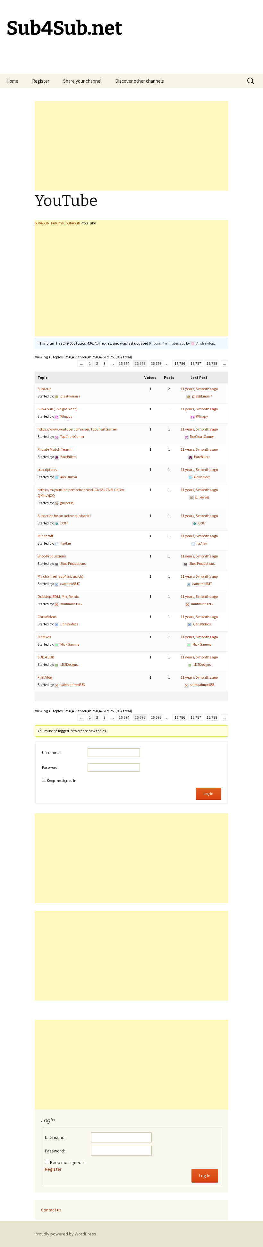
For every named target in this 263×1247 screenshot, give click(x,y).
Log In (208, 793)
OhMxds (44, 636)
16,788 (212, 363)
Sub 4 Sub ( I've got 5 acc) (58, 408)
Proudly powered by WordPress (65, 1234)
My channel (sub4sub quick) (60, 576)
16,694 (124, 363)
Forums (57, 223)
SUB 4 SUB (46, 657)
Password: (50, 767)
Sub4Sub (42, 223)
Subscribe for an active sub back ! (64, 515)
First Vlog (45, 677)
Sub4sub (44, 388)
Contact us (51, 1210)
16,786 (179, 363)
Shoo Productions (52, 556)
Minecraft (45, 535)
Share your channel (82, 81)
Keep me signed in (61, 780)
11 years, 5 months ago (199, 388)
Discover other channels (139, 81)
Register (40, 81)
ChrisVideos (47, 616)
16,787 (196, 363)
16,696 (156, 363)
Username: (51, 752)
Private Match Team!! (55, 449)
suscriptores (47, 469)
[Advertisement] (131, 146)
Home (12, 81)
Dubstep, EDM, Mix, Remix (58, 596)
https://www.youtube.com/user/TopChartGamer (77, 429)
